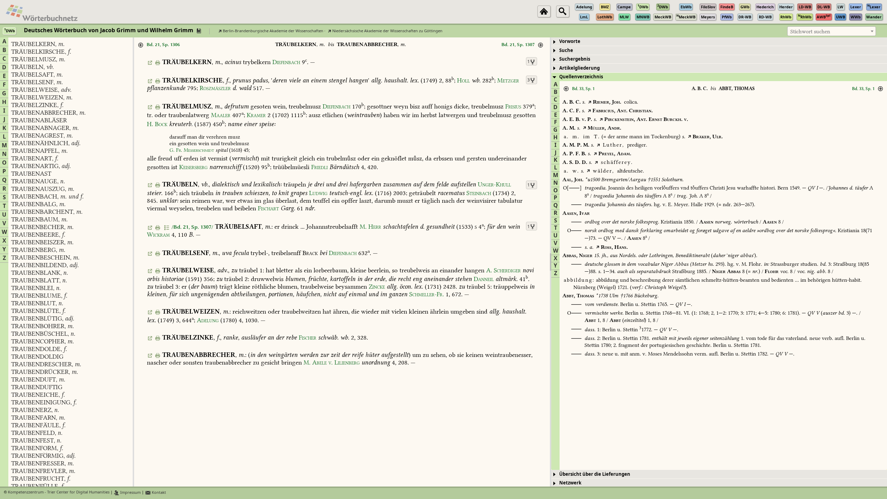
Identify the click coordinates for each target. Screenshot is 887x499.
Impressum (130, 492)
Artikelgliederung (579, 68)
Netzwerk (570, 483)
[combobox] (831, 31)
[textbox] (832, 31)
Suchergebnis (574, 59)
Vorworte (569, 41)
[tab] (719, 41)
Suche (566, 50)
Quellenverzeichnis (581, 76)
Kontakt (158, 492)
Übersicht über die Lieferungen (594, 474)
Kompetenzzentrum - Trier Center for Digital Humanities (58, 492)
